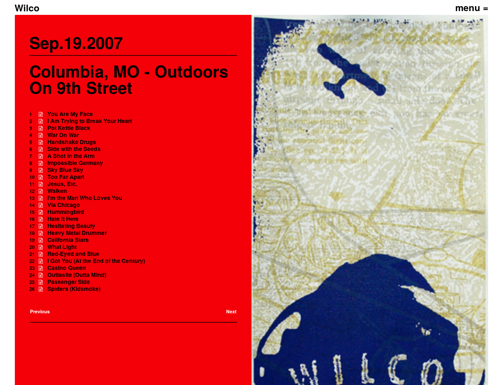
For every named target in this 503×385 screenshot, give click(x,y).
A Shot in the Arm (71, 156)
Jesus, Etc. (62, 184)
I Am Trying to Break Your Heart (89, 121)
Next (231, 311)
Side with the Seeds (74, 149)
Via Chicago (63, 205)
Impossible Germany (75, 163)
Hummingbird (65, 212)
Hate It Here (63, 218)
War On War (63, 135)
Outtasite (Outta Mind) (76, 274)
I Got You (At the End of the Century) (96, 260)
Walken (57, 191)
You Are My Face (70, 114)
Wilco (27, 7)
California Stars (68, 239)
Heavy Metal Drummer (77, 232)
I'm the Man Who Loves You (84, 198)
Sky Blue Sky (65, 170)
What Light (62, 246)
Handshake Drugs (71, 142)
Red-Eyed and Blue (73, 253)
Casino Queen (66, 267)
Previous (40, 311)
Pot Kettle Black (68, 128)
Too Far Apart (65, 177)
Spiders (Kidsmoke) (73, 288)
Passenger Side (68, 281)
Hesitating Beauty (71, 225)
